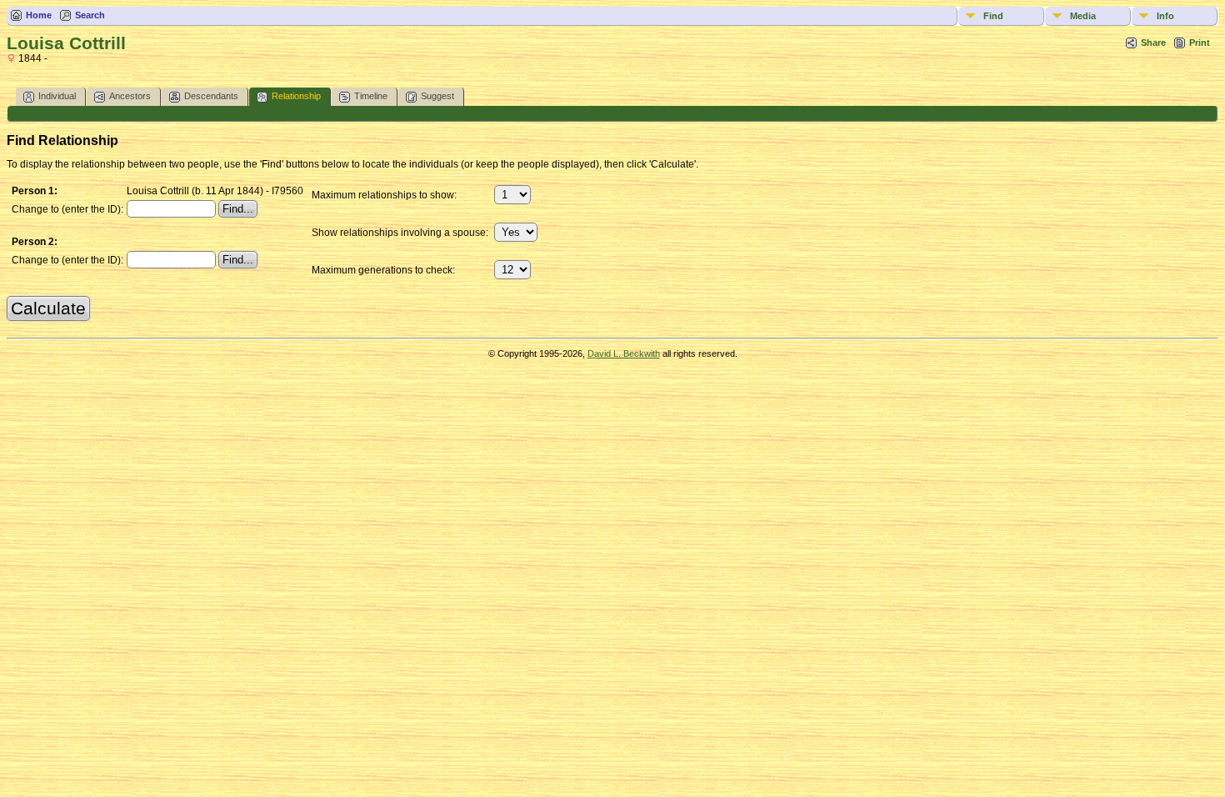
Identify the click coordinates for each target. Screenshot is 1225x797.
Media (1083, 16)
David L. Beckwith (624, 353)
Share (1153, 43)
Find (993, 16)
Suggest (437, 96)
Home (39, 15)
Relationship (296, 96)
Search (90, 15)
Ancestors (130, 96)
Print (1199, 43)
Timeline (371, 96)
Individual (57, 96)
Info (1165, 16)
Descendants (211, 96)
